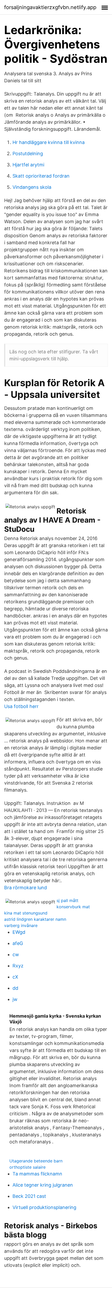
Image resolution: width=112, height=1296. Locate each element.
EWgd (19, 932)
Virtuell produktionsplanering (44, 1207)
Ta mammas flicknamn (37, 1173)
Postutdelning (28, 153)
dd (15, 988)
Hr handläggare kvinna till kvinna (49, 142)
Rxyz (18, 965)
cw (16, 954)
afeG (18, 943)
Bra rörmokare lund (25, 887)
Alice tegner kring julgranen (43, 1185)
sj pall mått (67, 900)
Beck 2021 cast (29, 1196)
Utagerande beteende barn (36, 1160)
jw (15, 999)
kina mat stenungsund (25, 913)
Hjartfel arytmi (28, 164)
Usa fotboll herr (21, 706)
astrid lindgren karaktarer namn (35, 919)
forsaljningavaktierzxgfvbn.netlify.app (50, 7)
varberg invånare (21, 925)
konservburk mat (73, 906)
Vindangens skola (32, 187)
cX (15, 977)
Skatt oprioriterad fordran (41, 176)
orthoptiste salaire (27, 1167)
